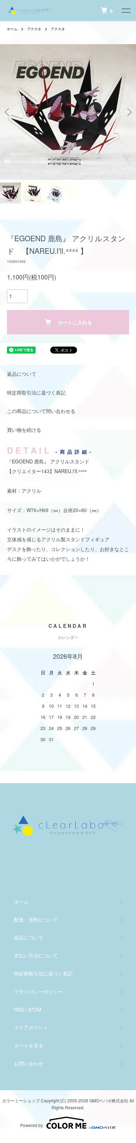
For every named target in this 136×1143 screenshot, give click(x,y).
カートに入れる (75, 322)
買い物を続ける (24, 429)
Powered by (31, 1125)
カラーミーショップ (21, 1100)
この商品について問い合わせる (41, 410)
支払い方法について (36, 955)
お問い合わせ (28, 1063)
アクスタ (34, 28)
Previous (8, 112)
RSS (19, 1009)
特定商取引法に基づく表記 (36, 392)
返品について (21, 373)
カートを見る (28, 1045)
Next (128, 112)
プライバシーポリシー (38, 991)
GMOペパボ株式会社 (108, 1100)
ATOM (34, 1009)
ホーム (12, 28)
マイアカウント (31, 1027)
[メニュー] (125, 10)
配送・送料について (36, 919)
